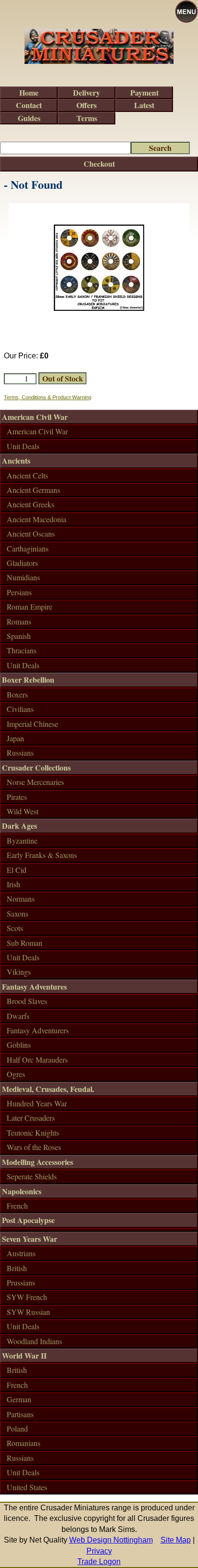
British (17, 1268)
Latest (144, 104)
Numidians (23, 577)
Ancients (16, 460)
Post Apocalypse (28, 1219)
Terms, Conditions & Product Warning (47, 397)
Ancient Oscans (31, 533)
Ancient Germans (33, 490)
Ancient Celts (27, 475)
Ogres (16, 1074)
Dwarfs (18, 1016)
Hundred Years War (37, 1103)
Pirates (17, 797)
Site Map (176, 1540)
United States (27, 1487)
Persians (19, 592)
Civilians (20, 709)
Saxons (17, 913)
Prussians (21, 1282)
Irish (13, 884)
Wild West (22, 811)
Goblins (19, 1045)
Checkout (99, 163)
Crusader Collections (36, 767)
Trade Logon (99, 1561)
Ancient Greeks (30, 504)
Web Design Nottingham (111, 1540)
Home (28, 92)
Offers (86, 104)
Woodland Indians (34, 1341)
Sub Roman (24, 943)
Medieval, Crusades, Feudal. (48, 1088)
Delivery (86, 92)
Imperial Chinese (32, 724)
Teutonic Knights (33, 1132)
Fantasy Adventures (34, 986)
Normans (21, 899)
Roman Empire (29, 606)
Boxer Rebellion (28, 679)
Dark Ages (19, 825)
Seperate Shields (32, 1176)
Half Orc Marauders (37, 1059)
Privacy (99, 1551)
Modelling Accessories (37, 1161)
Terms (86, 117)
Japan (15, 738)
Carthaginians (28, 548)
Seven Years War (29, 1238)
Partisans (20, 1414)
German (19, 1399)
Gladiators (22, 563)
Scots (15, 928)
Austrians (21, 1253)
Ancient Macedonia (36, 519)
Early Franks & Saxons (42, 855)
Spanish (19, 636)
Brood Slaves (27, 1001)
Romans (19, 621)
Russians (20, 752)
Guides (29, 117)
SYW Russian (28, 1312)
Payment (144, 92)
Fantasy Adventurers (38, 1030)
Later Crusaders (31, 1118)
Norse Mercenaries (35, 782)
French (17, 1205)
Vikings (19, 972)
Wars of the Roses (34, 1147)
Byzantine (22, 840)
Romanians (23, 1443)
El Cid (16, 870)
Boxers (17, 694)
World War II (24, 1355)
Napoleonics (21, 1191)
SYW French (27, 1297)
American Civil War (35, 416)
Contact (29, 104)
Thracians (22, 650)
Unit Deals (23, 446)
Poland (17, 1428)
